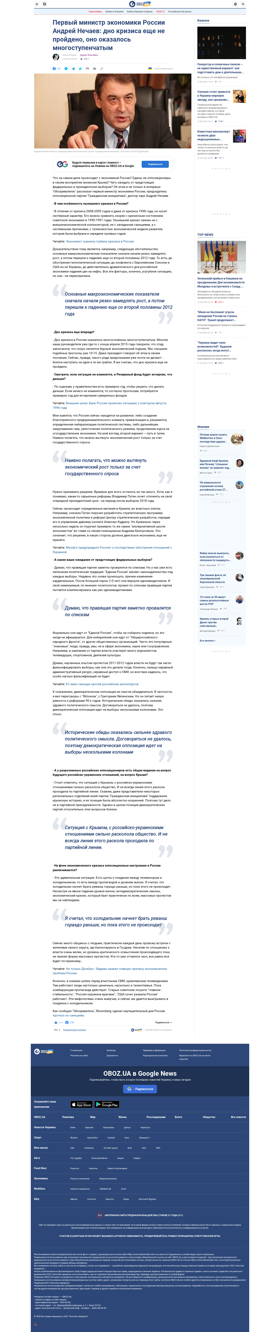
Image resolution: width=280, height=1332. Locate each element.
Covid (123, 1189)
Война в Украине (114, 11)
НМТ (158, 1148)
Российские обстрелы (180, 11)
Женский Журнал (147, 1199)
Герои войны (95, 11)
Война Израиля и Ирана (139, 11)
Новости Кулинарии (117, 1168)
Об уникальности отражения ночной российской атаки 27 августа (212, 486)
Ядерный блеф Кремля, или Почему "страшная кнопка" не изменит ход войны (214, 464)
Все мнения (206, 640)
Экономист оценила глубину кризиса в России (100, 241)
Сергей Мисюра (207, 495)
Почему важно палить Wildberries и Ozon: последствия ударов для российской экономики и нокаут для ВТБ (213, 438)
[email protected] (71, 1308)
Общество (209, 1117)
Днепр (127, 1127)
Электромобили (99, 1158)
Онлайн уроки (111, 1148)
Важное (203, 20)
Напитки (93, 1168)
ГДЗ (72, 1148)
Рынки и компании (79, 1178)
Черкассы (145, 1127)
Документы (112, 1055)
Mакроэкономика (108, 1178)
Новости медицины (80, 1189)
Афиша (73, 1199)
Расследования (156, 1117)
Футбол (73, 1137)
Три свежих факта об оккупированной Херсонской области (213, 579)
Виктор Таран (206, 473)
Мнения (203, 427)
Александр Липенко (209, 609)
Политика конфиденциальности (195, 1050)
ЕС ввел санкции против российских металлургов (102, 684)
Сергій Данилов (207, 587)
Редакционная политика (74, 1030)
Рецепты (74, 1168)
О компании (76, 1050)
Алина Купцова (69, 55)
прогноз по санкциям (68, 1015)
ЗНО (144, 1148)
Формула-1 (144, 1137)
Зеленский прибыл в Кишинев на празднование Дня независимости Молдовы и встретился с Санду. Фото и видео (221, 282)
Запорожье (108, 1127)
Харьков (89, 1127)
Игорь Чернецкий (208, 565)
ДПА (130, 1148)
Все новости (238, 1117)
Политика (68, 1117)
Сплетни (91, 1199)
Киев (72, 1127)
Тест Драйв (76, 1158)
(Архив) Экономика (89, 55)
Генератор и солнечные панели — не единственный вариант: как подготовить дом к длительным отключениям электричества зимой (220, 68)
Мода (126, 1199)
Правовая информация (154, 1050)
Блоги (178, 1117)
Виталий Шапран (208, 631)
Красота (110, 1199)
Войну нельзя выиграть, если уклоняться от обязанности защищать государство (214, 557)
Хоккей (111, 1137)
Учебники (89, 1148)
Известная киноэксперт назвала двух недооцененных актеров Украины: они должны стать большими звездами (213, 135)
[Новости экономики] (136, 1031)
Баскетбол (92, 1137)
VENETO (160, 11)
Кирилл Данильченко (210, 446)
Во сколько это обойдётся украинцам (217, 77)
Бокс (127, 1137)
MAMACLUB (105, 1189)
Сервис (137, 1158)
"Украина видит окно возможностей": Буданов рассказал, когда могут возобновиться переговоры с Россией (217, 347)
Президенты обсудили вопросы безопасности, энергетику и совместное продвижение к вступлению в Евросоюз (218, 294)
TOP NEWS (205, 235)
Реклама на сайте (79, 1055)
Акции (120, 1158)
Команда (111, 1050)
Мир (92, 1117)
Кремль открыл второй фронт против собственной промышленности (214, 622)
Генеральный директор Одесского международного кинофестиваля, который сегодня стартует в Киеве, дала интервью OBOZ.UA (213, 110)
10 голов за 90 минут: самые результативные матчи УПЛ (214, 601)
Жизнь (122, 1117)
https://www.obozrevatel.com (141, 1254)
